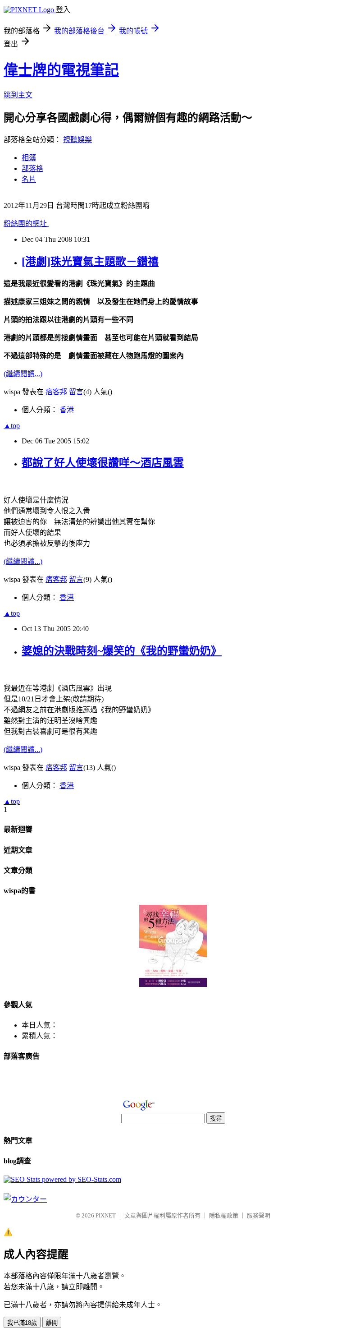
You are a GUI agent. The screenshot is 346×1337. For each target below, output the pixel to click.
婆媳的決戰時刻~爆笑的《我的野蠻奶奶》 (122, 651)
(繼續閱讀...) (23, 374)
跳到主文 (18, 95)
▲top (12, 425)
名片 (29, 179)
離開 (52, 1322)
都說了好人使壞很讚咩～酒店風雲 (103, 463)
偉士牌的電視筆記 (61, 70)
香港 (66, 410)
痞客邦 (56, 392)
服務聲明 (258, 1215)
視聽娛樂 (77, 139)
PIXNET (106, 1215)
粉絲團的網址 (26, 223)
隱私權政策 (223, 1215)
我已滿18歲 (22, 1322)
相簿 (29, 157)
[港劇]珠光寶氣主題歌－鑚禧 (90, 261)
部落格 (32, 168)
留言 (76, 392)
